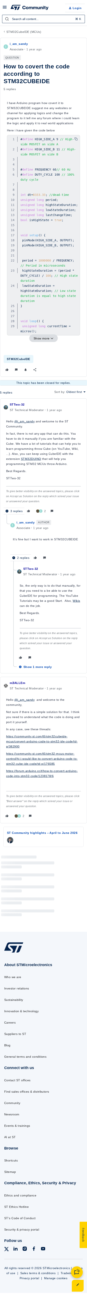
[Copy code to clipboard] (76, 139)
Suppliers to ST (15, 1034)
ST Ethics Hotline (16, 1206)
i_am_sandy (19, 43)
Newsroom (11, 1114)
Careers (10, 1022)
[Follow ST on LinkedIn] (15, 1249)
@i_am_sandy (24, 421)
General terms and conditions (25, 1056)
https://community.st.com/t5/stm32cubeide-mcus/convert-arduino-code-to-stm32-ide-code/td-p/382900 (42, 741)
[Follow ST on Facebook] (33, 1249)
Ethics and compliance (20, 1195)
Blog (7, 1045)
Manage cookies (56, 1278)
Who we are (12, 977)
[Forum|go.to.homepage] (30, 8)
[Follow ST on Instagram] (24, 1249)
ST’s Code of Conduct (20, 1218)
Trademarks (69, 1273)
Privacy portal (29, 1278)
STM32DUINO (31, 459)
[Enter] (7, 19)
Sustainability (13, 999)
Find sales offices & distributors (26, 1091)
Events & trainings (17, 1125)
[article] (43, 458)
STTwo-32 (17, 404)
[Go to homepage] (13, 952)
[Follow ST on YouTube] (43, 1249)
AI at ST (10, 1137)
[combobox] (43, 19)
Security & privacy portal (21, 1229)
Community (12, 1103)
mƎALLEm (17, 683)
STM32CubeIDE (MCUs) (23, 31)
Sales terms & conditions (38, 1273)
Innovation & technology (21, 1011)
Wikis (76, 600)
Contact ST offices (17, 1080)
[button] (4, 8)
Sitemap (10, 1172)
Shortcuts (11, 1160)
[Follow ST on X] (6, 1250)
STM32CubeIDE (18, 359)
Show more (42, 338)
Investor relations (16, 988)
